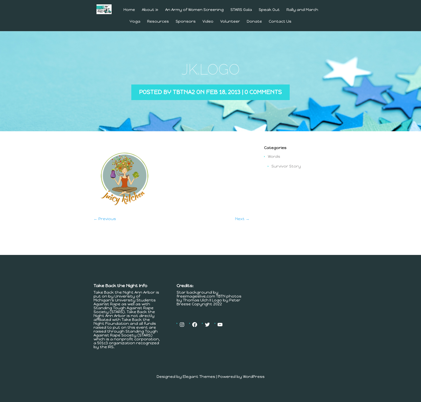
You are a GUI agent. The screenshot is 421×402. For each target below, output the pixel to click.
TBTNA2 (184, 91)
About (150, 10)
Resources (158, 21)
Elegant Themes (199, 376)
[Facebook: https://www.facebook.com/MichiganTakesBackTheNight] (194, 324)
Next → (242, 218)
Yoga (135, 21)
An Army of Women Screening (194, 10)
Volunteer (230, 21)
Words (274, 156)
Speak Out (269, 10)
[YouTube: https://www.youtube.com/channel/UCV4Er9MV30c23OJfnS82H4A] (220, 324)
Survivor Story (286, 166)
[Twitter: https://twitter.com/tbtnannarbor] (207, 324)
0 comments (263, 91)
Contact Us (280, 21)
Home (129, 10)
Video (207, 21)
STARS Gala (241, 10)
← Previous (105, 218)
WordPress (254, 376)
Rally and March (302, 10)
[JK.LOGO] (124, 210)
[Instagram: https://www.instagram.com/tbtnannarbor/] (182, 324)
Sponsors (186, 21)
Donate (254, 21)
